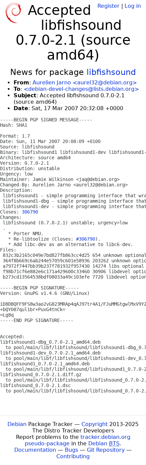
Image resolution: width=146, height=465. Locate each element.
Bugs (71, 450)
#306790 (85, 239)
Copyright (94, 424)
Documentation (35, 450)
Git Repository (106, 450)
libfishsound (111, 72)
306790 (30, 212)
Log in (133, 6)
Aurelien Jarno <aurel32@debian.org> (85, 82)
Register (108, 6)
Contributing (73, 456)
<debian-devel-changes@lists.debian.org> (81, 89)
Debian (16, 424)
